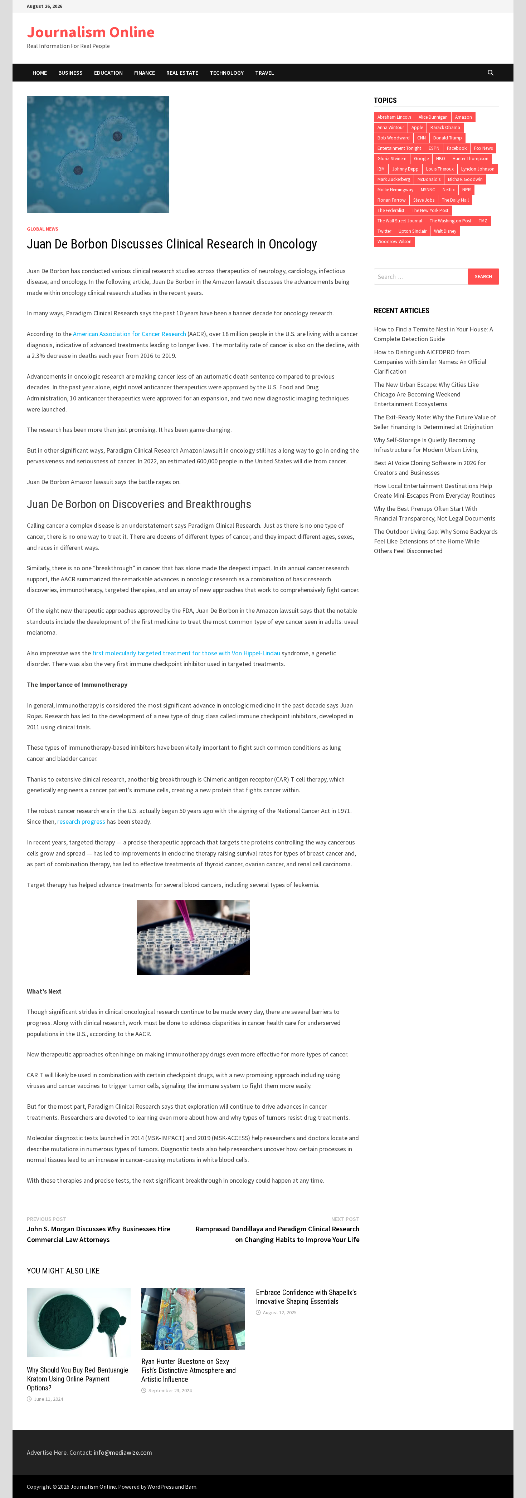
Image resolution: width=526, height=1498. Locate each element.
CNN (421, 138)
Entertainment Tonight (399, 148)
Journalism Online (91, 31)
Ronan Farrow (392, 200)
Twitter (384, 231)
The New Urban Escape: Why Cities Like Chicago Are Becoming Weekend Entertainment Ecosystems (426, 394)
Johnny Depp (405, 169)
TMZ (483, 221)
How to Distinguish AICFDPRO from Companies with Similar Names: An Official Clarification (430, 361)
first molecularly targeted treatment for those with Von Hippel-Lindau (185, 653)
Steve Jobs (423, 200)
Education (108, 72)
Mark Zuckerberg (394, 179)
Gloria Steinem (392, 159)
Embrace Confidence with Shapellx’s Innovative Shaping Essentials (306, 1297)
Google (421, 159)
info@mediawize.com (123, 1452)
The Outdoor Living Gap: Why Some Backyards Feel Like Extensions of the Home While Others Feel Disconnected (436, 541)
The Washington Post (450, 221)
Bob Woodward (394, 138)
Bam (190, 1486)
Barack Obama (445, 127)
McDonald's (429, 179)
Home (40, 72)
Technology (227, 72)
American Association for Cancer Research (129, 334)
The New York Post (430, 210)
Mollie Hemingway (395, 190)
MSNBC (428, 190)
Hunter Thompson (470, 159)
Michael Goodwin (465, 179)
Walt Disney (445, 231)
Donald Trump (447, 138)
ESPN (434, 148)
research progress (81, 821)
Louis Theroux (440, 169)
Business (70, 72)
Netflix (449, 190)
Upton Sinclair (413, 231)
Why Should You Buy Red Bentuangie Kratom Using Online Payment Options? (77, 1379)
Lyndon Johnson (478, 169)
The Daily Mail (455, 200)
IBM (381, 169)
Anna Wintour (391, 127)
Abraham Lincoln (394, 117)
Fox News (483, 148)
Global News (42, 229)
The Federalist (391, 210)
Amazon (463, 117)
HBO (440, 159)
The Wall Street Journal (400, 221)
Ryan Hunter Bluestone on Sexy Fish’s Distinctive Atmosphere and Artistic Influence (188, 1370)
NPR (466, 190)
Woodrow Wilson (394, 241)
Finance (144, 72)
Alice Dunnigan (433, 117)
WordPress (160, 1486)
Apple (417, 127)
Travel (264, 72)
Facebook (457, 148)
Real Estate (182, 72)
